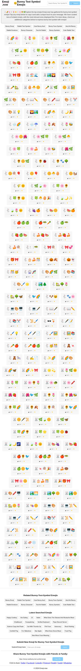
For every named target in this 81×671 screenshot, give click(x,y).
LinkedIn (39, 663)
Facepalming (29, 622)
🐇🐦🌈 (34, 296)
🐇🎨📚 (68, 272)
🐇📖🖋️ (51, 309)
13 (32, 617)
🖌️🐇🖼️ (66, 567)
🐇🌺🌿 (66, 149)
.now (5, 3)
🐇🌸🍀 (14, 149)
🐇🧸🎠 (14, 358)
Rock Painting (69, 626)
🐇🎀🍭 (49, 247)
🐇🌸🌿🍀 (40, 136)
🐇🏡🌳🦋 (14, 296)
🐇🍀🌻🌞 (16, 198)
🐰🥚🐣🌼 (31, 87)
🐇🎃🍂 (51, 259)
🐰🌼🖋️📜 (21, 419)
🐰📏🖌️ (32, 518)
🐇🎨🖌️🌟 (21, 284)
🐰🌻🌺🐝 (68, 395)
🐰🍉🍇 (53, 444)
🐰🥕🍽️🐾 (12, 555)
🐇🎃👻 (68, 259)
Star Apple (38, 631)
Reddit (53, 663)
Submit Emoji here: (19, 647)
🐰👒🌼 (32, 505)
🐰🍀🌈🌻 (21, 432)
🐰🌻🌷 (49, 395)
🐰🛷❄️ (29, 542)
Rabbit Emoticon (12, 30)
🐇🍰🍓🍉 (40, 235)
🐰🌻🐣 (49, 63)
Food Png (68, 631)
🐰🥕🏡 (12, 87)
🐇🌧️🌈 (14, 124)
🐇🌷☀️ (29, 38)
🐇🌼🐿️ (71, 173)
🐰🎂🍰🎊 (40, 481)
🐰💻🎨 (49, 505)
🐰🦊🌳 (71, 555)
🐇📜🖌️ (32, 321)
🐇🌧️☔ (32, 124)
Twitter (23, 663)
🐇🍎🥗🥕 (42, 223)
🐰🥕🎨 (32, 555)
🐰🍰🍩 (62, 469)
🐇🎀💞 (66, 247)
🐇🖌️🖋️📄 (31, 333)
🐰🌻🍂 (32, 407)
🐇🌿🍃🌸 (38, 186)
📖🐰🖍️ (32, 567)
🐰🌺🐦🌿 (29, 395)
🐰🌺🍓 (10, 395)
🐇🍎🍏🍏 (21, 223)
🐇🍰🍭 (14, 247)
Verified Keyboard (43, 622)
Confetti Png (14, 631)
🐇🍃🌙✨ (64, 198)
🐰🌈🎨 (66, 358)
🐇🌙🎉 (66, 112)
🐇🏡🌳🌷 (60, 284)
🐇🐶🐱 (51, 296)
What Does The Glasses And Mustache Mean (59, 617)
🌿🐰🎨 (10, 100)
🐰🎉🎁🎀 (62, 481)
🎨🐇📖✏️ (29, 100)
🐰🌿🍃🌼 (42, 419)
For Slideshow (26, 631)
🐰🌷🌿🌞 (68, 370)
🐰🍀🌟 (40, 432)
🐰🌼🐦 (66, 63)
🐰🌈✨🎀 (29, 370)
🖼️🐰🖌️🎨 (40, 579)
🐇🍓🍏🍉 (18, 235)
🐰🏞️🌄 (49, 75)
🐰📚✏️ (66, 75)
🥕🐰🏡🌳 (62, 579)
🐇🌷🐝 (66, 124)
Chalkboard (18, 622)
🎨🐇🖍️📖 (51, 100)
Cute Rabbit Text (68, 30)
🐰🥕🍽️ (68, 542)
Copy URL (58, 659)
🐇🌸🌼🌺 (18, 136)
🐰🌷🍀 (12, 382)
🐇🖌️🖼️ (51, 333)
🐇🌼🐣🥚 (51, 173)
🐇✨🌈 (49, 358)
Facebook (30, 663)
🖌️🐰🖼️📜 (18, 579)
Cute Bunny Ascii (39, 26)
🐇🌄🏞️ (32, 112)
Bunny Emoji (9, 26)
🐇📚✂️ (14, 321)
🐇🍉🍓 (14, 63)
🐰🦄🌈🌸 (51, 555)
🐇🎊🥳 (12, 272)
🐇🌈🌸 (12, 38)
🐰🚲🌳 (12, 542)
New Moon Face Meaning (40, 635)
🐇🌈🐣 (49, 112)
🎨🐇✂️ (71, 100)
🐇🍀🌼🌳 (40, 50)
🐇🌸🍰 (32, 149)
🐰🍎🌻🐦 (21, 456)
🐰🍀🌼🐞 (60, 432)
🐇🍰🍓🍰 (62, 235)
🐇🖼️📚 (68, 333)
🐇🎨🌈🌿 (49, 272)
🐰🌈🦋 (10, 370)
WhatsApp (68, 663)
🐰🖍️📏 (29, 530)
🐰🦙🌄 (14, 567)
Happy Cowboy (12, 617)
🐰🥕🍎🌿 (49, 542)
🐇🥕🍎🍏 (31, 346)
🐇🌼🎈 (32, 173)
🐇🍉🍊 (68, 210)
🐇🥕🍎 (12, 346)
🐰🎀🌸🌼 (18, 481)
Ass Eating (24, 617)
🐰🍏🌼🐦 (21, 469)
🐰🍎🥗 (62, 456)
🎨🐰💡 (14, 112)
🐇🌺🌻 (68, 38)
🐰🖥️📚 (68, 530)
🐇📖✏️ (68, 309)
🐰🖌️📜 (12, 530)
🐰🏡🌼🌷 (12, 505)
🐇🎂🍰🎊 (31, 259)
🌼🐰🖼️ (68, 87)
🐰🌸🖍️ (68, 382)
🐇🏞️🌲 (40, 284)
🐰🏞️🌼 (71, 493)
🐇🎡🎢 (29, 272)
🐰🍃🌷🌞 (34, 444)
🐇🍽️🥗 (32, 247)
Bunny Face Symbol (55, 26)
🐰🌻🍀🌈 (12, 407)
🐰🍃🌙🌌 (12, 444)
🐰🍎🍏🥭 (42, 456)
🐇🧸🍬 (68, 346)
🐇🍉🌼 (51, 210)
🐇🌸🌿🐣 (62, 136)
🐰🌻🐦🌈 (68, 407)
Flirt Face (48, 626)
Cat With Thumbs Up (34, 626)
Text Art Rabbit (41, 30)
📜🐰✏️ (49, 567)
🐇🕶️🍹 (49, 321)
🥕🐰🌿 (51, 87)
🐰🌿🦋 (62, 419)
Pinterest (46, 663)
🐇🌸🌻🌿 (49, 38)
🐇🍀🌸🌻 (60, 186)
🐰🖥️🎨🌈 (49, 530)
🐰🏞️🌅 (32, 493)
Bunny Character (26, 30)
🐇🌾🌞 (19, 186)
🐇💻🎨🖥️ (14, 309)
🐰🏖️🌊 (32, 75)
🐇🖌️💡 (12, 333)
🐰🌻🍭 (49, 407)
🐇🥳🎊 (51, 346)
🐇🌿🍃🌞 (18, 50)
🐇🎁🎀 (12, 259)
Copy (11, 43)
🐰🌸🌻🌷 (31, 382)
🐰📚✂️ (49, 518)
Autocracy (58, 626)
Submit (65, 647)
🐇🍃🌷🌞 (14, 210)
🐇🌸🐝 (49, 149)
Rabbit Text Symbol (23, 26)
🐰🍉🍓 (71, 444)
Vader (38, 617)
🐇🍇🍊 (34, 210)
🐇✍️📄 (32, 358)
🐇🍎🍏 (32, 63)
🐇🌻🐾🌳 (60, 161)
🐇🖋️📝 (66, 321)
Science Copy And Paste (15, 626)
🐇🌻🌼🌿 (21, 161)
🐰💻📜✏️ (68, 505)
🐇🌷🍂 (49, 124)
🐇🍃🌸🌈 (62, 50)
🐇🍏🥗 (62, 223)
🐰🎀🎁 (14, 75)
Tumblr (60, 663)
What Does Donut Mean (53, 631)
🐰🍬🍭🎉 (42, 469)
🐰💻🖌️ (14, 518)
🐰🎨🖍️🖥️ (12, 493)
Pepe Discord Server (60, 622)
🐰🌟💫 (49, 370)
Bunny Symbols (54, 30)
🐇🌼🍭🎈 (12, 173)
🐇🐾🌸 (68, 296)
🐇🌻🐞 (40, 161)
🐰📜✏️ (66, 518)
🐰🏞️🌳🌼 (51, 493)
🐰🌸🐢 (51, 382)
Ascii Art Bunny (71, 26)
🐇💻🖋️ (34, 309)
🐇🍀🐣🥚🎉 (40, 198)
